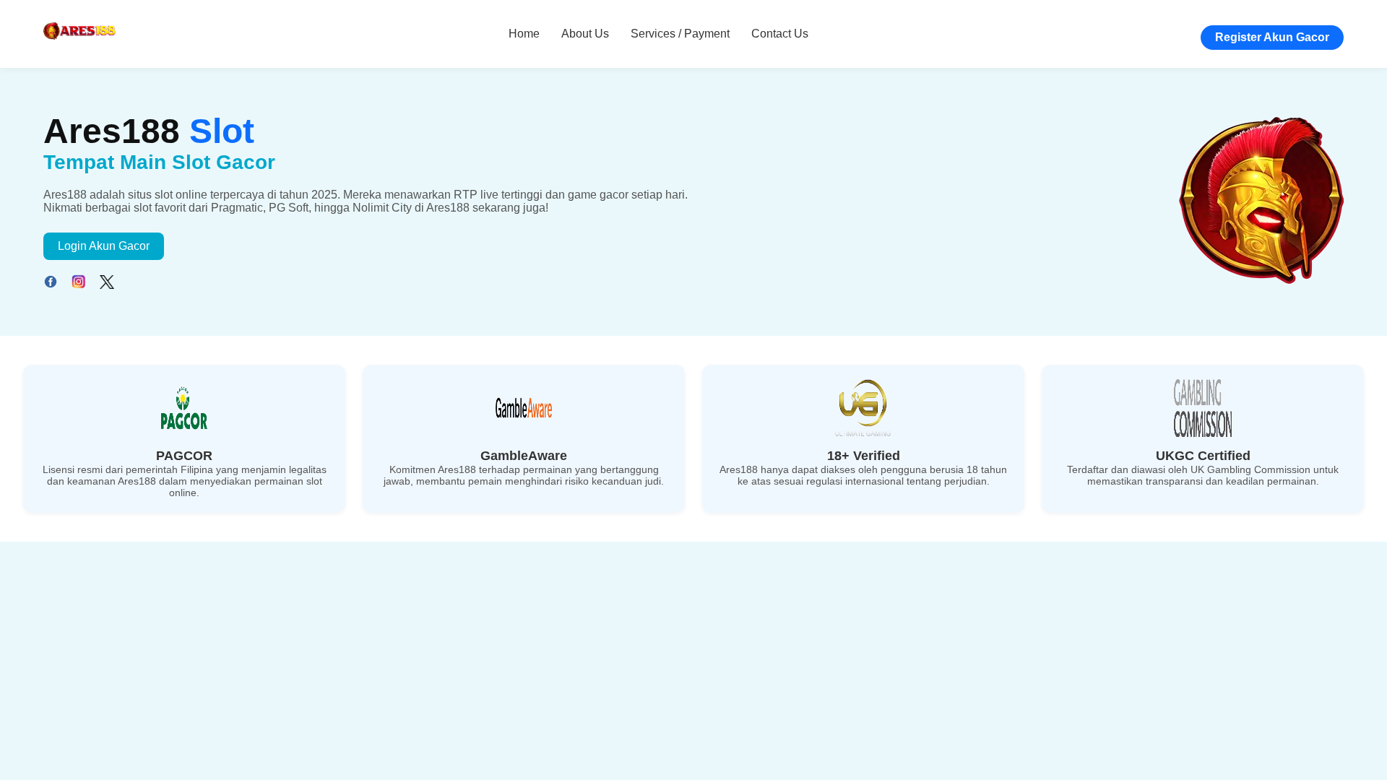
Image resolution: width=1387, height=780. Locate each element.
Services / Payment (680, 33)
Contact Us (779, 33)
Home (524, 33)
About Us (585, 33)
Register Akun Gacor (1272, 37)
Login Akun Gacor (104, 246)
